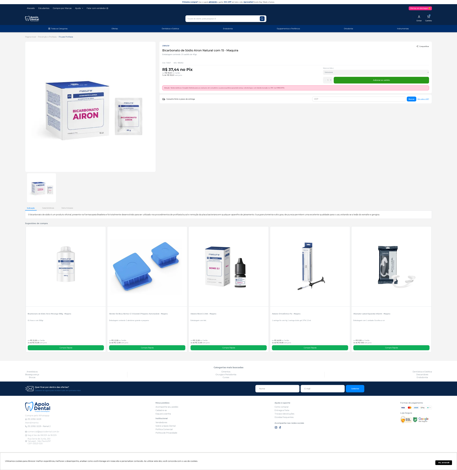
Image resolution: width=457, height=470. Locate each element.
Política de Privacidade (166, 433)
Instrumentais (403, 29)
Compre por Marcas (62, 8)
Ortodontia (348, 29)
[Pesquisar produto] (262, 18)
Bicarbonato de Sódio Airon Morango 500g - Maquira (49, 314)
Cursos (226, 377)
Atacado (31, 8)
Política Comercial (164, 429)
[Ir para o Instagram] (276, 427)
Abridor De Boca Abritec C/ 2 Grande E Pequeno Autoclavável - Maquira (138, 314)
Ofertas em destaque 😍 (420, 8)
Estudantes (43, 8)
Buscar (412, 99)
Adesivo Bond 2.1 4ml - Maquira (203, 314)
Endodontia (228, 29)
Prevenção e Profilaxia (47, 37)
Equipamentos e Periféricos (288, 29)
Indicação (31, 208)
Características (48, 208)
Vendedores (161, 422)
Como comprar (282, 407)
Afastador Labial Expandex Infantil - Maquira (371, 314)
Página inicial (30, 37)
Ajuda (78, 8)
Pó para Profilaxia (66, 37)
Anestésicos (32, 372)
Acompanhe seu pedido (167, 407)
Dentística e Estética (170, 29)
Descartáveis (422, 374)
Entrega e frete (282, 410)
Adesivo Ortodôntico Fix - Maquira (286, 314)
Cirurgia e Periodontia (226, 374)
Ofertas (115, 29)
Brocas (32, 377)
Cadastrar (355, 389)
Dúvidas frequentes (284, 417)
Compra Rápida (66, 348)
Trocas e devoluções (284, 414)
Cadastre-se (161, 410)
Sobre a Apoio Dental (166, 426)
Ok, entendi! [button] (443, 463)
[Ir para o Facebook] (280, 427)
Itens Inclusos (67, 208)
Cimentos (225, 372)
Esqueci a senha (163, 414)
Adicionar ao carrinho (381, 80)
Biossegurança (32, 374)
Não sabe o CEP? (423, 99)
